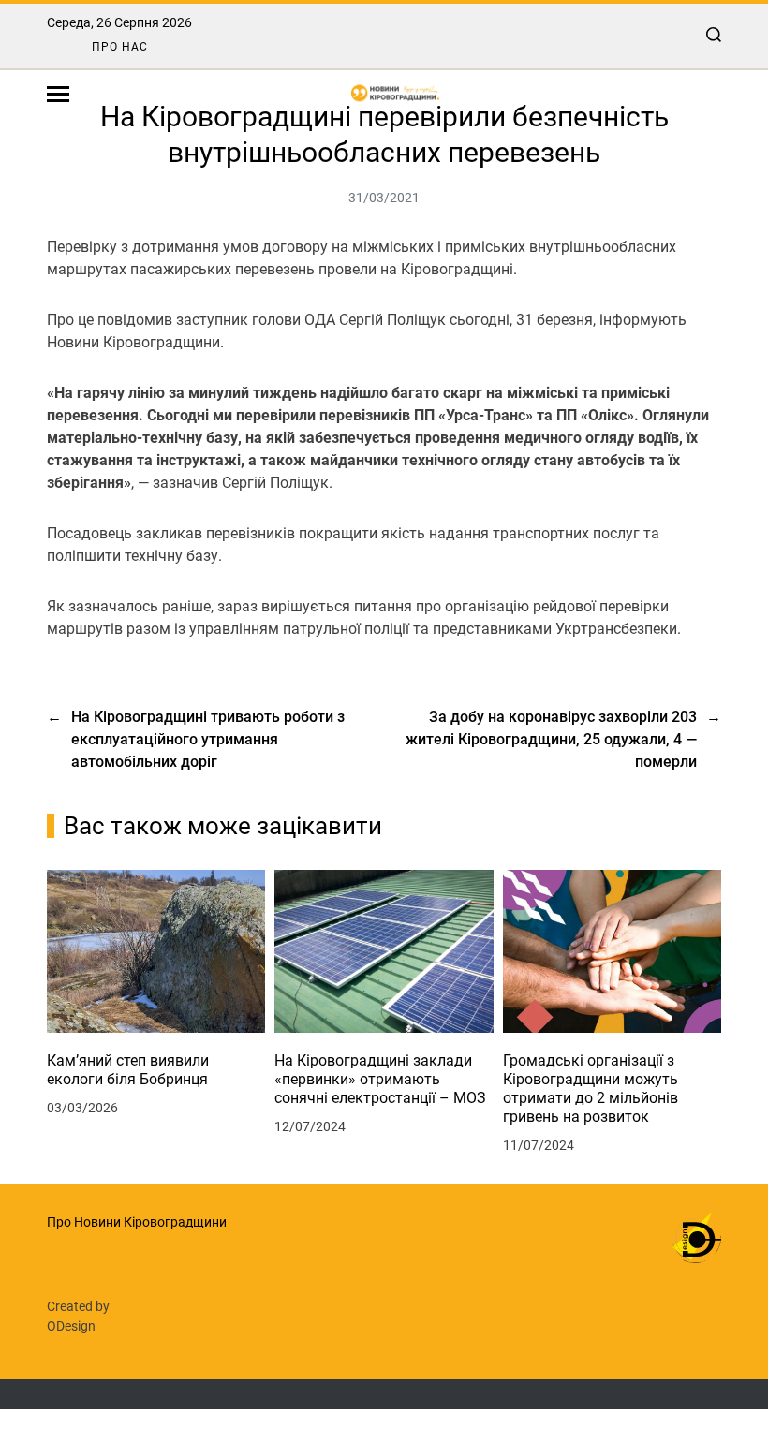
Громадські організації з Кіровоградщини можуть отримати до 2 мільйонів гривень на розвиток (590, 1088)
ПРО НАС (120, 46)
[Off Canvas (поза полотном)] (58, 94)
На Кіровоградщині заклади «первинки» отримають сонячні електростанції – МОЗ (380, 1079)
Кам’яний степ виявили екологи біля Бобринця (128, 1070)
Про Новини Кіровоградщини (137, 1221)
